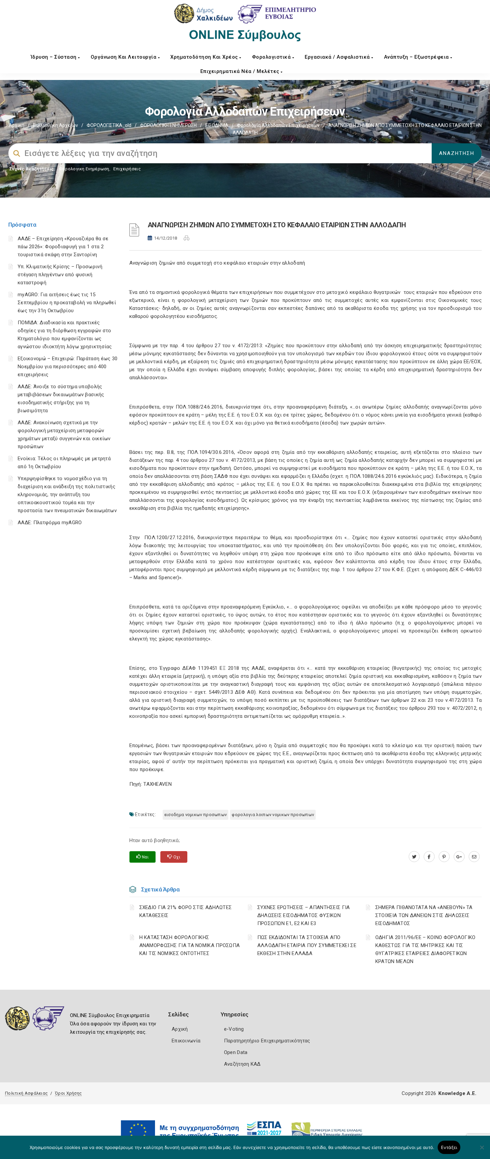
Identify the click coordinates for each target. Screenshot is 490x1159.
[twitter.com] (414, 857)
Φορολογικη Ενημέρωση (84, 168)
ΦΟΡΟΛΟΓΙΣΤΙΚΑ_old (109, 125)
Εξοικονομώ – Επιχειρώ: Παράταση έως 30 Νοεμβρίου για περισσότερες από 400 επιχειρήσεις (67, 367)
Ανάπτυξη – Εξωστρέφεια (417, 57)
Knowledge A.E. (457, 1093)
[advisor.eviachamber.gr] (474, 857)
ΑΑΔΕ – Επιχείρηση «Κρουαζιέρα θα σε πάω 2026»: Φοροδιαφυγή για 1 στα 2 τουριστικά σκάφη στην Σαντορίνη (63, 247)
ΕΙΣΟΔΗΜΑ (216, 125)
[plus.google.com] (459, 857)
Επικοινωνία (186, 1041)
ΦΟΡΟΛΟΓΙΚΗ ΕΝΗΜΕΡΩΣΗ (168, 125)
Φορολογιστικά (272, 57)
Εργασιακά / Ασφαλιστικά (338, 57)
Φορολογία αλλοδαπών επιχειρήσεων (278, 125)
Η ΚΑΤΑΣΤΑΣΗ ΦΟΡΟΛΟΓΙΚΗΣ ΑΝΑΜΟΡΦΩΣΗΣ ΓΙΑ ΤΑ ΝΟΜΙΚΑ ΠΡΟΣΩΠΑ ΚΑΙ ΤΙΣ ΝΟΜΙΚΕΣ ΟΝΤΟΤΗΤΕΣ (189, 945)
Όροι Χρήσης (68, 1093)
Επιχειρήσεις (127, 168)
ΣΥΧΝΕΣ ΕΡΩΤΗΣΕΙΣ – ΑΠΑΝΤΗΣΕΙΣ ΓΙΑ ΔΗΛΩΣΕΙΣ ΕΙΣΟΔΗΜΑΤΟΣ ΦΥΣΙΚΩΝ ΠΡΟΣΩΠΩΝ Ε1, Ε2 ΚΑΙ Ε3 (303, 915)
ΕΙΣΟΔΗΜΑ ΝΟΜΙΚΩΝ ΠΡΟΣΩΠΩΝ (195, 814)
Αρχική (16, 125)
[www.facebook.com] (429, 857)
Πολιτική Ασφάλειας (26, 1093)
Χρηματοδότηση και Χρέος (204, 57)
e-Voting (234, 1029)
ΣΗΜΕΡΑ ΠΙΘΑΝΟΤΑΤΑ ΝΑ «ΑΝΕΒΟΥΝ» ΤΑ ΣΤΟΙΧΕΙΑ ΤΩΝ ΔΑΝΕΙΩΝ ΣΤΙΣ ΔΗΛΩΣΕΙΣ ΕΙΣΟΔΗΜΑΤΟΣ (424, 915)
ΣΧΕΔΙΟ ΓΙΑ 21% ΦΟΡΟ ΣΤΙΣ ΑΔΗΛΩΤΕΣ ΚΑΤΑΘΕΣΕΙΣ (185, 911)
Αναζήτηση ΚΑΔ (242, 1064)
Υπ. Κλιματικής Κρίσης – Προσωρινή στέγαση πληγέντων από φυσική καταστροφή (60, 275)
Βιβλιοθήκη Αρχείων (55, 125)
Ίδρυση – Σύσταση (54, 57)
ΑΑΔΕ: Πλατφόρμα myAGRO (50, 523)
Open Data (236, 1052)
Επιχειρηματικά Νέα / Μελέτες (240, 71)
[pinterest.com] (444, 857)
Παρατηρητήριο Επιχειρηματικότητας (267, 1041)
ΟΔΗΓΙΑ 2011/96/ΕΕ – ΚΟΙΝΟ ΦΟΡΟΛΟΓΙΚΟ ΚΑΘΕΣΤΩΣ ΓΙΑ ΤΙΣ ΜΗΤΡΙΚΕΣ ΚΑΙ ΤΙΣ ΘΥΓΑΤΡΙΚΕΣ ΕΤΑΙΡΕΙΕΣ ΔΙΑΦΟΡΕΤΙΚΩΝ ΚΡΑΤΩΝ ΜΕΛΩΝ (425, 949)
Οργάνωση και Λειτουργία (124, 57)
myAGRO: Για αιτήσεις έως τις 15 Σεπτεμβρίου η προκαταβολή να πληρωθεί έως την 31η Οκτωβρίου (67, 303)
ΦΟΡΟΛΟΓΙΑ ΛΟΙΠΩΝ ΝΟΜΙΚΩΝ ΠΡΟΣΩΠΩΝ (273, 814)
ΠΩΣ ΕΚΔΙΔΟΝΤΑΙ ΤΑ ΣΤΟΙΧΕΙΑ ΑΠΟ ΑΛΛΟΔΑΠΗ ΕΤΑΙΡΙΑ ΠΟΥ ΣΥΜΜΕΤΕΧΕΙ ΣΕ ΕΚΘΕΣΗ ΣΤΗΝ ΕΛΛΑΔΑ (306, 945)
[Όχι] (481, 1150)
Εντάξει (449, 1147)
